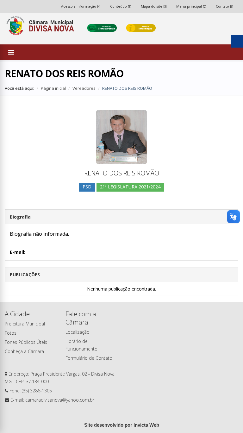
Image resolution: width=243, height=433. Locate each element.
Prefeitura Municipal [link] (25, 324)
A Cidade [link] (17, 314)
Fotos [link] (10, 333)
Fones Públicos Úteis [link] (26, 342)
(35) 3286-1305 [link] (37, 391)
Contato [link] (225, 6)
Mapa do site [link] (154, 6)
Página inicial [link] (53, 88)
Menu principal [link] (191, 6)
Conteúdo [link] (120, 6)
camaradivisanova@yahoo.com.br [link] (59, 400)
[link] (41, 28)
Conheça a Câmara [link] (24, 351)
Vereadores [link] (84, 88)
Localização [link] (77, 332)
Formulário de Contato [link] (88, 358)
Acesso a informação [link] (81, 6)
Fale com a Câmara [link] (80, 318)
